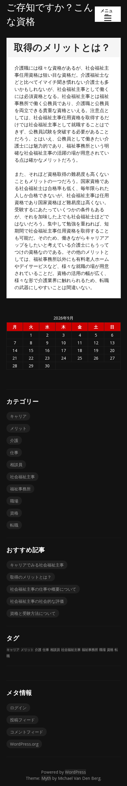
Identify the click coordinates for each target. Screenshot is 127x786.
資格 (14, 513)
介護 (14, 440)
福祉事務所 (20, 489)
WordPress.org (24, 744)
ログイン (18, 707)
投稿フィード (22, 720)
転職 (14, 525)
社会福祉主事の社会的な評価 (37, 601)
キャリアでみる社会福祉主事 (37, 565)
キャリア (18, 416)
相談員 (16, 464)
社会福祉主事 (22, 476)
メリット (18, 428)
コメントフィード (26, 732)
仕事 (14, 452)
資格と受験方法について (33, 613)
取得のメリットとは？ (30, 577)
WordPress (75, 772)
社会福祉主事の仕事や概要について (43, 589)
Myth (46, 778)
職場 (14, 501)
